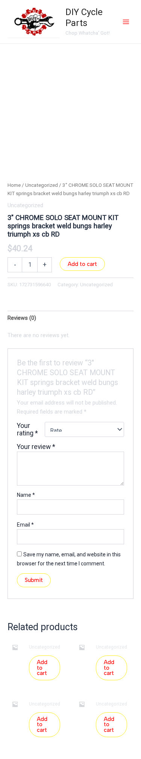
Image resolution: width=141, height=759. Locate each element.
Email (25, 525)
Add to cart (82, 264)
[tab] (70, 318)
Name (26, 495)
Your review (36, 447)
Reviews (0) (22, 318)
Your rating (27, 429)
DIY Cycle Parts (84, 17)
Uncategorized (41, 185)
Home (14, 185)
